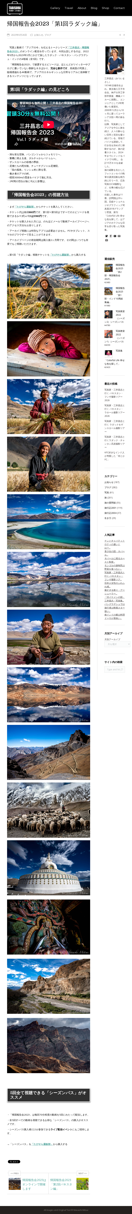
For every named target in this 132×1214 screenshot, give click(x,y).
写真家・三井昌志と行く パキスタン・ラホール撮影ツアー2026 (114, 410)
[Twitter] (106, 236)
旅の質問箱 (110, 502)
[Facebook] (111, 236)
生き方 (107, 518)
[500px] (119, 236)
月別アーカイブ (112, 639)
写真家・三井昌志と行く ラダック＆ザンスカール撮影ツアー (114, 426)
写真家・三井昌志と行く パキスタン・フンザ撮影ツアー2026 (114, 395)
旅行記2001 (110, 507)
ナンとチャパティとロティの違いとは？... (114, 544)
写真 (106, 492)
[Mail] (106, 240)
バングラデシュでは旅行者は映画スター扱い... (114, 608)
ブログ (47, 34)
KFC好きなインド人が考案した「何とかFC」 (114, 456)
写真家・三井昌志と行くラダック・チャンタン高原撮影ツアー (114, 442)
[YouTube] (115, 236)
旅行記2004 (110, 512)
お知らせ (38, 34)
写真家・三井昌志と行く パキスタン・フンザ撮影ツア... (114, 576)
